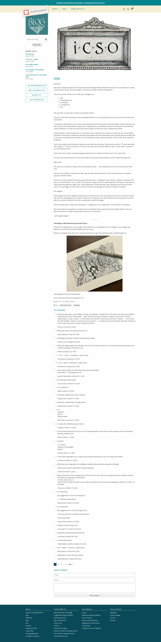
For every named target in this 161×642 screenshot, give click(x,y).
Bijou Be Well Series (60, 620)
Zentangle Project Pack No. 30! (94, 3)
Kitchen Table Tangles (60, 628)
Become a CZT (37, 95)
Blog (27, 615)
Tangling (76, 305)
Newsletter (29, 618)
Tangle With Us (77, 9)
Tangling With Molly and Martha (63, 615)
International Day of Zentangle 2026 (36, 77)
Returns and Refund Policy (90, 620)
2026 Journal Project (60, 618)
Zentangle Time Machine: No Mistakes (69, 3)
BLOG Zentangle (115, 615)
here (82, 298)
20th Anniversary (65, 305)
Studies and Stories (31, 628)
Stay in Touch (115, 609)
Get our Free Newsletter (37, 85)
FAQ (27, 623)
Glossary (28, 626)
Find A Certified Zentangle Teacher (64, 633)
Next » (70, 564)
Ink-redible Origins (32, 65)
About (55, 9)
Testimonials (29, 631)
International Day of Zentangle (63, 612)
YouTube (56, 626)
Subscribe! (37, 45)
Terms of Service (87, 618)
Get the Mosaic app (37, 99)
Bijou (27, 620)
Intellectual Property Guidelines (91, 615)
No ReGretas (30, 55)
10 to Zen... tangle (32, 60)
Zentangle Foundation (32, 636)
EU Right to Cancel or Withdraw (91, 628)
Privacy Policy (86, 626)
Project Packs (58, 623)
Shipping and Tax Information (91, 623)
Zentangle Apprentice (32, 633)
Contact (84, 612)
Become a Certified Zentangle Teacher (65, 631)
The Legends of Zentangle (35, 71)
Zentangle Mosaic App (60, 636)
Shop (64, 9)
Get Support (87, 609)
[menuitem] (56, 9)
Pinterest (112, 620)
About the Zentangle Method (34, 612)
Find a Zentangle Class (36, 90)
